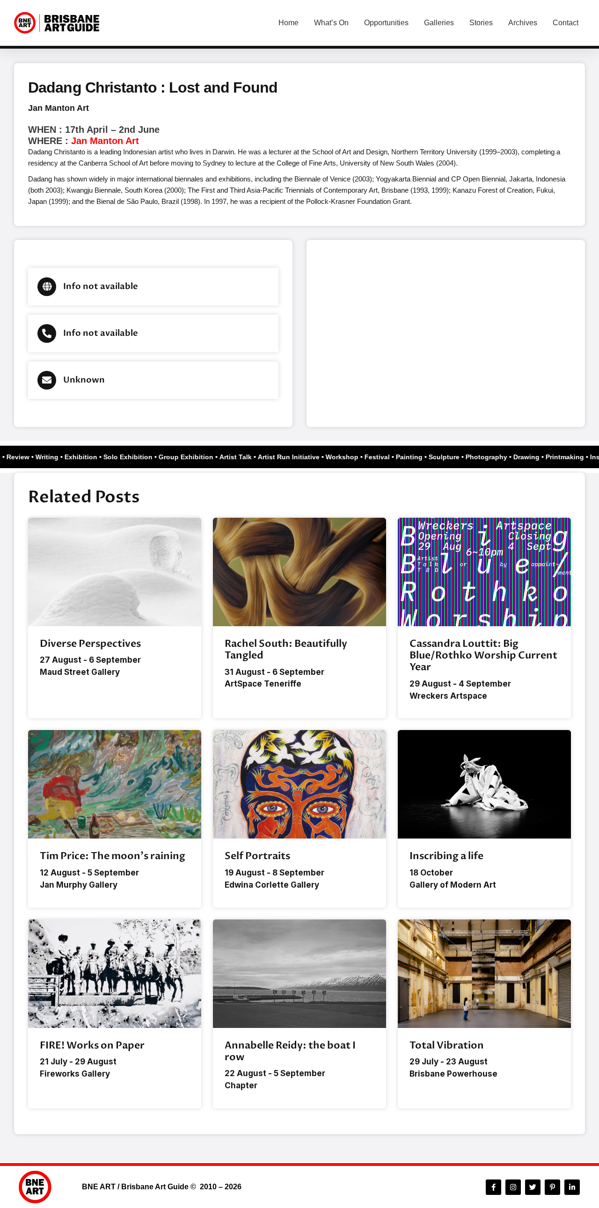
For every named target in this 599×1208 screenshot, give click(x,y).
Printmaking (570, 457)
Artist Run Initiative (294, 457)
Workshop (347, 457)
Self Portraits (257, 856)
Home (288, 23)
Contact (565, 23)
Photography (491, 457)
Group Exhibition (191, 457)
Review (23, 457)
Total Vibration (446, 1045)
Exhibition (86, 457)
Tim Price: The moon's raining (112, 856)
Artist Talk (241, 457)
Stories (481, 23)
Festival (382, 457)
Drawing (532, 457)
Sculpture (449, 457)
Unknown (84, 380)
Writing (52, 457)
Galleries (439, 23)
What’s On (331, 23)
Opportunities (386, 23)
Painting (414, 457)
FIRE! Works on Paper (92, 1045)
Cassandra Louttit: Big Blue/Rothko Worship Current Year (483, 655)
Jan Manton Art (58, 108)
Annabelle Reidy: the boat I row (290, 1051)
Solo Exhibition (133, 457)
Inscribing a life (446, 856)
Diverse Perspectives (90, 644)
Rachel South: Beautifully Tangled (286, 649)
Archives (522, 23)
